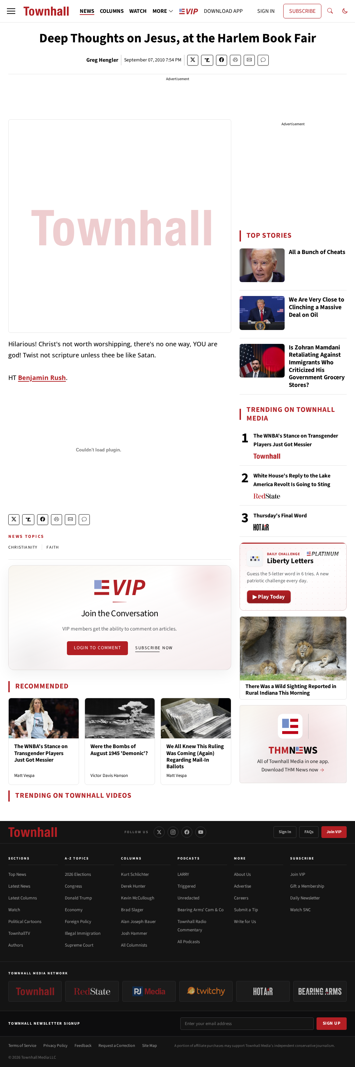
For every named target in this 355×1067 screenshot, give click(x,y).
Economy (74, 910)
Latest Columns (22, 898)
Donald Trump (78, 898)
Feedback (83, 1046)
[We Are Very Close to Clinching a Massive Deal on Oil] (262, 313)
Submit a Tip (246, 910)
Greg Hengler (102, 60)
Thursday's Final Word (280, 515)
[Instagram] (173, 832)
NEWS (87, 11)
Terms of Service (22, 1046)
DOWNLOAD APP (223, 11)
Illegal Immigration (83, 933)
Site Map (149, 1046)
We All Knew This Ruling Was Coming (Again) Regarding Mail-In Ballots (195, 756)
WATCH (138, 11)
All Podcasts (189, 942)
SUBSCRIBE (302, 11)
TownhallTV (19, 933)
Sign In (285, 832)
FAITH (52, 547)
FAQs (308, 832)
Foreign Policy (78, 921)
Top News (17, 874)
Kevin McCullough (137, 898)
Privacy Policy (55, 1046)
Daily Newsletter (305, 898)
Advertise (242, 886)
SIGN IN (266, 11)
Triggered (187, 886)
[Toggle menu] (11, 11)
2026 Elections (78, 874)
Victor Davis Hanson (109, 775)
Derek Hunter (133, 886)
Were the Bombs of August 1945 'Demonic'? (119, 750)
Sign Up (332, 1023)
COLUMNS (112, 11)
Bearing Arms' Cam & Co (201, 910)
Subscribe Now (154, 648)
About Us (242, 874)
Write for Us (245, 921)
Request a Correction (116, 1046)
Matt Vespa (24, 775)
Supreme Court (79, 945)
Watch (14, 910)
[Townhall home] (32, 832)
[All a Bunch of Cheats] (262, 265)
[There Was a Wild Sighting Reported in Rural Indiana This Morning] (293, 648)
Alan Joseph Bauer (138, 921)
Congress (73, 886)
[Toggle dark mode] (345, 11)
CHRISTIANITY (22, 547)
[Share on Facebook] (221, 60)
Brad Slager (132, 910)
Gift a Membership (307, 886)
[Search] (330, 11)
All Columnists (134, 945)
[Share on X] (192, 60)
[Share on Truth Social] (207, 60)
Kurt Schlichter (135, 874)
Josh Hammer (134, 933)
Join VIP (334, 832)
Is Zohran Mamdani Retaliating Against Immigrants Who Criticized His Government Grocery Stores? (317, 366)
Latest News (19, 886)
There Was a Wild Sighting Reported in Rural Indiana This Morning (290, 689)
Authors (15, 945)
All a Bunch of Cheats (317, 252)
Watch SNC (300, 910)
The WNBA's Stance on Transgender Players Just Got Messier (41, 753)
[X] (159, 832)
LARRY (183, 874)
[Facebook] (186, 832)
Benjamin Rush (42, 377)
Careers (241, 898)
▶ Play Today (269, 597)
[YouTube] (200, 832)
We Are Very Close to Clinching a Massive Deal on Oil (316, 307)
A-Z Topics (77, 858)
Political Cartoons (24, 921)
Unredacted (188, 898)
